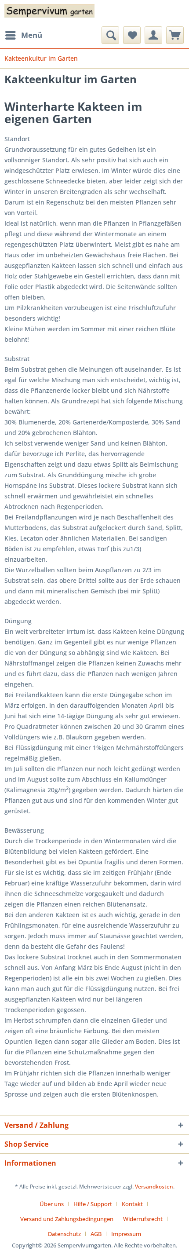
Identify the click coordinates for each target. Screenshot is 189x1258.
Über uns (52, 1204)
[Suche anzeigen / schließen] (110, 35)
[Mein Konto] (153, 35)
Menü (31, 35)
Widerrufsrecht (143, 1219)
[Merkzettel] (132, 35)
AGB (96, 1234)
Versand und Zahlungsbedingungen (66, 1219)
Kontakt (132, 1204)
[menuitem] (23, 35)
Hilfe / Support (92, 1204)
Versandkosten (154, 1186)
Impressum (126, 1234)
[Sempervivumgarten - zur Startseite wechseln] (49, 13)
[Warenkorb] (175, 35)
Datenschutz (64, 1234)
